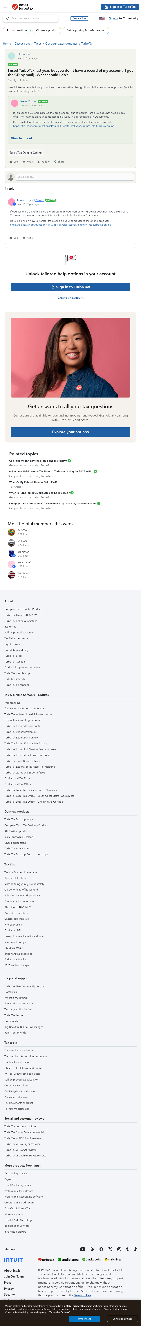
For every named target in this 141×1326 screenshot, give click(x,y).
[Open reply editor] (70, 177)
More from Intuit (14, 1214)
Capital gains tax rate (16, 918)
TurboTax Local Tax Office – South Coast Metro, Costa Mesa (39, 795)
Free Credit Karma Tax (17, 1208)
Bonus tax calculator (16, 1097)
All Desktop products (17, 831)
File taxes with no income (19, 901)
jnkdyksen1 (24, 54)
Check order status (15, 842)
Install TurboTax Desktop (18, 837)
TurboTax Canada (14, 661)
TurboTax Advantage (16, 848)
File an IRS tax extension (18, 1003)
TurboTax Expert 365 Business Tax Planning (29, 766)
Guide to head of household (21, 889)
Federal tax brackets (16, 959)
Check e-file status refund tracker (23, 1068)
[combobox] (30, 18)
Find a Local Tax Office (17, 784)
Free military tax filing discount (22, 720)
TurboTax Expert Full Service (21, 737)
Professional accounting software (23, 1196)
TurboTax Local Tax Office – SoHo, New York (30, 790)
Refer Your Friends (15, 1032)
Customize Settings (122, 1319)
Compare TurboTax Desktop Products (26, 825)
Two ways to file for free (18, 1009)
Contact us (10, 992)
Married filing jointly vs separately (24, 884)
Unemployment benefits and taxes (24, 936)
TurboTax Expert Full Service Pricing (25, 743)
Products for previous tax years (22, 667)
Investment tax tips (15, 942)
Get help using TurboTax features (86, 30)
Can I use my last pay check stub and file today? (38, 460)
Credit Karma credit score (19, 1202)
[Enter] (6, 18)
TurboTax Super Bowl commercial (24, 1132)
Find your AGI (12, 930)
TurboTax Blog (13, 655)
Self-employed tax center (19, 632)
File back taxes (13, 924)
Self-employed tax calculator (21, 1079)
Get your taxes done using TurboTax (69, 43)
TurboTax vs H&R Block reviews (22, 1138)
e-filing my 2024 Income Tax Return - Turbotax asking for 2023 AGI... (51, 471)
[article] (70, 219)
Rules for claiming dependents (22, 895)
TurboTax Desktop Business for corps (26, 854)
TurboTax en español (16, 684)
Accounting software (16, 1173)
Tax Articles (16, 486)
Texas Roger (28, 101)
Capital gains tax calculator (20, 1091)
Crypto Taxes (12, 644)
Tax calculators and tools (18, 1050)
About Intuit (12, 1270)
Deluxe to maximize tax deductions (25, 708)
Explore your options (70, 432)
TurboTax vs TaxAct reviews (20, 1149)
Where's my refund (15, 997)
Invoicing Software (15, 1231)
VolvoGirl (23, 541)
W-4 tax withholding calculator (22, 1073)
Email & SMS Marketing (18, 1220)
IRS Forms (10, 626)
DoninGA (23, 551)
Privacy (9, 1288)
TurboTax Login (13, 1015)
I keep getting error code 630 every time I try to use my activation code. (52, 503)
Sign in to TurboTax (73, 287)
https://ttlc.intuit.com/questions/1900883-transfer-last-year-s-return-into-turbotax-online (63, 126)
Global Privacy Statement (79, 1306)
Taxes (37, 43)
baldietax (23, 573)
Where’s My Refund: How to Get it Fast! (33, 482)
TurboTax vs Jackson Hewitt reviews (25, 1155)
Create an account (71, 297)
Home (7, 43)
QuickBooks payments (17, 1185)
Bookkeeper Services (16, 1225)
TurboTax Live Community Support (24, 986)
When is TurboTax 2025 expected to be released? (39, 492)
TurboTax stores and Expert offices (24, 772)
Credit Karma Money (16, 650)
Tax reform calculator (16, 1108)
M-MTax (22, 530)
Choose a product (46, 30)
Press (7, 1282)
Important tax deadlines (18, 953)
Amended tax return (16, 913)
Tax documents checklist (18, 1102)
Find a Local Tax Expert (18, 778)
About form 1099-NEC (17, 907)
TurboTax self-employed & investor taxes (28, 714)
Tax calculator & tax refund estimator (25, 1056)
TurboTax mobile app (17, 673)
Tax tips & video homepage (20, 872)
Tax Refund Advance (16, 638)
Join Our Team (14, 1276)
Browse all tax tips (15, 878)
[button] (79, 18)
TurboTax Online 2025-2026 (20, 615)
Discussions (22, 43)
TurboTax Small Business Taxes (22, 761)
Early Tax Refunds (14, 679)
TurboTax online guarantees (20, 621)
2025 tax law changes (16, 965)
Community (11, 1021)
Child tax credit (13, 947)
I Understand (84, 1319)
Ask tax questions (17, 30)
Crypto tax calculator (16, 1085)
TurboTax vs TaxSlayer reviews (22, 1144)
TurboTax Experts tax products (22, 726)
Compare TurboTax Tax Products (23, 609)
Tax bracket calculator (17, 1062)
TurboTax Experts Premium (20, 731)
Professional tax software (18, 1191)
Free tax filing (12, 702)
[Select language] (102, 18)
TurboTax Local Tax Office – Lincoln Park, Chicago (33, 801)
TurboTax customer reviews (20, 1126)
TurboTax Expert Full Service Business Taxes (30, 749)
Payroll (8, 1179)
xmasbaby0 (24, 562)
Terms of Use (82, 1295)
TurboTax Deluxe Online (26, 152)
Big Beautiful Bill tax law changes (23, 1027)
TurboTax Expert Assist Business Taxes (26, 755)
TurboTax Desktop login (18, 819)
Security (9, 1294)
